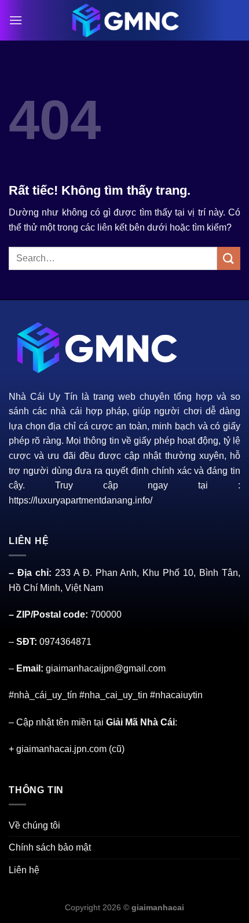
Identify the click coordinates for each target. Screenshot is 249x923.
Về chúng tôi (34, 825)
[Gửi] (228, 258)
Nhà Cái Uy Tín (43, 397)
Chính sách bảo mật (50, 847)
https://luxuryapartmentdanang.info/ (80, 500)
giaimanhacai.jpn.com (61, 749)
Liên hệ (24, 870)
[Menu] (16, 20)
